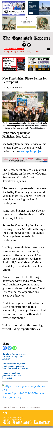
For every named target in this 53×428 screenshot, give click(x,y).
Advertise (15, 407)
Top (5, 413)
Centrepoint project (30, 151)
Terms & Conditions (33, 407)
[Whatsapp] (14, 348)
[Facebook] (5, 348)
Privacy (22, 407)
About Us (6, 407)
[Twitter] (10, 348)
